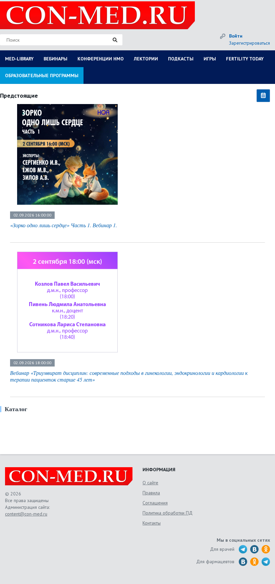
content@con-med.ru (26, 514)
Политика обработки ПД (167, 513)
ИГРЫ (210, 59)
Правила (151, 493)
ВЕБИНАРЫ (55, 59)
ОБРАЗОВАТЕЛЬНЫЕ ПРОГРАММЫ (41, 75)
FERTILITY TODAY (245, 59)
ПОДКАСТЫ (181, 59)
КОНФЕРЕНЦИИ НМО (100, 59)
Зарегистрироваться (249, 43)
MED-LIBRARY (19, 59)
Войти (235, 36)
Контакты (152, 523)
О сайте (150, 483)
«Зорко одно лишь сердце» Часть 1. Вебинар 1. (63, 225)
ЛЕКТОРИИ (146, 59)
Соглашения (155, 503)
